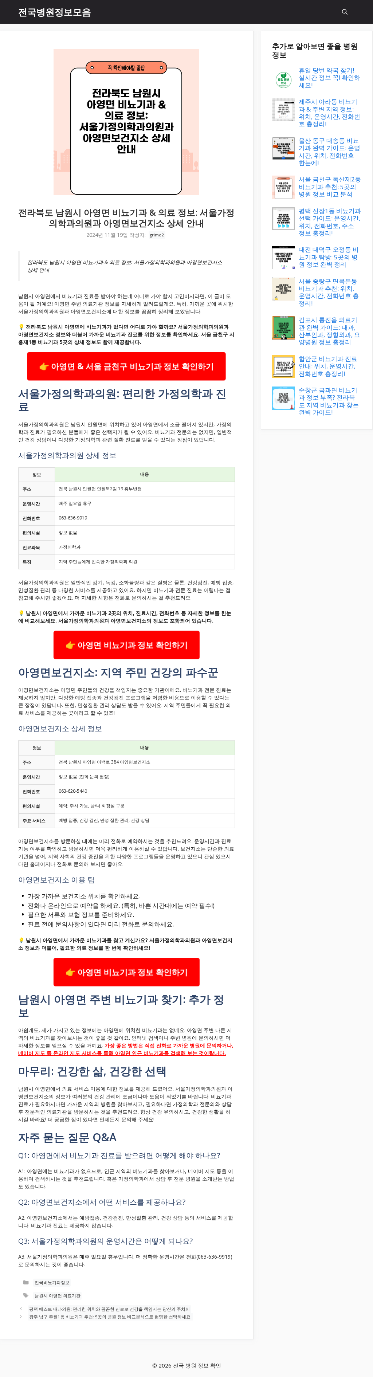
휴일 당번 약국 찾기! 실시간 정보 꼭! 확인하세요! (329, 77)
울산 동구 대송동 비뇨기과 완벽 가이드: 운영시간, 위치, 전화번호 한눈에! (329, 151)
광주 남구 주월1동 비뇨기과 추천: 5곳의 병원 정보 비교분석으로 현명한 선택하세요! (110, 1317)
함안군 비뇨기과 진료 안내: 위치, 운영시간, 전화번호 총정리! (328, 366)
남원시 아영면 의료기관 (58, 1296)
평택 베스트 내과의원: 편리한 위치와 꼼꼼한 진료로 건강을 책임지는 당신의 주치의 (109, 1309)
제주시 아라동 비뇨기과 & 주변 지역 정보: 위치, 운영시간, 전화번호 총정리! (329, 112)
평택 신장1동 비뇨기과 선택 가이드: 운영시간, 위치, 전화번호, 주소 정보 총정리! (330, 222)
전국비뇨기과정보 (52, 1283)
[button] (345, 12)
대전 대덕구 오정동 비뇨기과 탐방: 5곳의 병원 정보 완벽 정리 (329, 256)
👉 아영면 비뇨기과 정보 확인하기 (126, 645)
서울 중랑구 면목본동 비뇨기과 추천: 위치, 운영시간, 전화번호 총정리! (329, 292)
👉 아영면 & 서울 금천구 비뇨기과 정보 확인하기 (126, 366)
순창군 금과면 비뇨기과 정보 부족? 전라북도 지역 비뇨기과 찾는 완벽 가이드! (329, 401)
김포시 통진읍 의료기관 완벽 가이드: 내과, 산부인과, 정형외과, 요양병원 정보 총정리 (329, 330)
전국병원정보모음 (54, 11)
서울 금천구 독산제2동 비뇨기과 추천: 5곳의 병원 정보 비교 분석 (330, 186)
